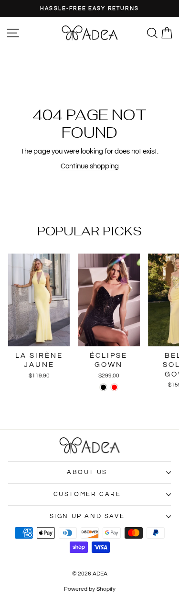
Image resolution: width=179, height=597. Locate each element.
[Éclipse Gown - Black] (103, 387)
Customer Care (87, 494)
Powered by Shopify (90, 589)
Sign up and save (87, 516)
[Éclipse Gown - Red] (114, 387)
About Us (87, 472)
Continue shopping (90, 166)
